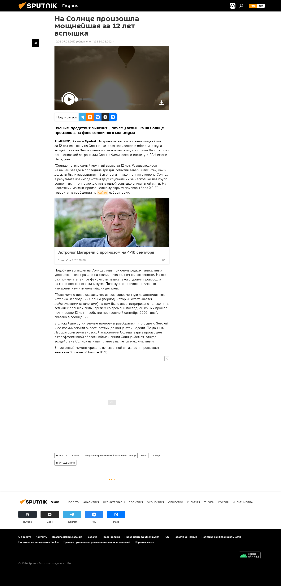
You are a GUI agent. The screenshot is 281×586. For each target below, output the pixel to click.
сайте (102, 192)
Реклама (92, 537)
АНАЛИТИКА (91, 502)
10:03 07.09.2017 (64, 41)
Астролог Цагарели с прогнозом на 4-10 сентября (106, 252)
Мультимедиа (242, 502)
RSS (166, 537)
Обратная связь (144, 542)
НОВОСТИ (61, 455)
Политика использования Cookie (38, 542)
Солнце (156, 455)
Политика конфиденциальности (221, 537)
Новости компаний (185, 537)
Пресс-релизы (111, 537)
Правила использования (67, 537)
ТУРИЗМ (209, 502)
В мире (75, 455)
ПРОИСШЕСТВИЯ (65, 462)
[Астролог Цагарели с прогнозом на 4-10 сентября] (111, 222)
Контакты (41, 537)
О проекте (24, 537)
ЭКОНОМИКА (155, 502)
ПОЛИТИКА (136, 502)
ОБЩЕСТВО (175, 502)
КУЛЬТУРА (193, 502)
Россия (223, 502)
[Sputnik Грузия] (39, 10)
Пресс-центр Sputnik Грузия (141, 537)
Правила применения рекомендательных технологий (96, 542)
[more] (163, 260)
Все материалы (114, 502)
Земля (143, 455)
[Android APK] (250, 556)
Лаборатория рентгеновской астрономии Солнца (110, 455)
